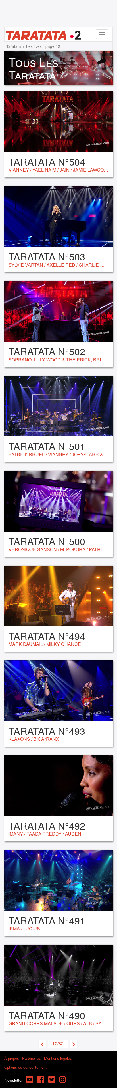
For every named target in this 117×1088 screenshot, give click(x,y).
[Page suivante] (73, 1044)
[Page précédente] (42, 1044)
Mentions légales (58, 1058)
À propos (11, 1058)
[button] (58, 1044)
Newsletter (13, 1080)
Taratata (13, 46)
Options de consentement (25, 1067)
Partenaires (31, 1058)
